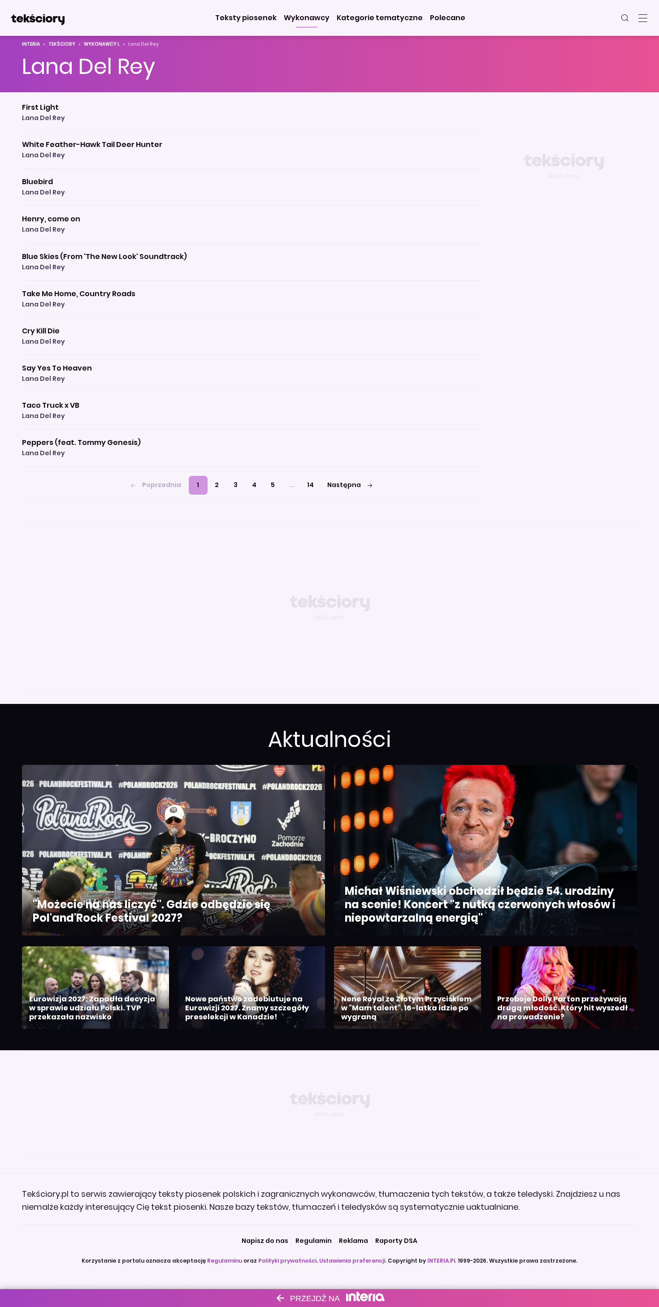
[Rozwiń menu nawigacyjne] (643, 18)
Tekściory (61, 44)
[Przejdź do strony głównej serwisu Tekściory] (38, 18)
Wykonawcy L (102, 44)
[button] (246, 18)
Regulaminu (224, 1260)
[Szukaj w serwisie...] (625, 18)
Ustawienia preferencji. (352, 1260)
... (292, 484)
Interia (31, 44)
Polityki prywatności (287, 1260)
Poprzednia (161, 484)
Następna (344, 484)
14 (310, 484)
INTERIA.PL (441, 1260)
